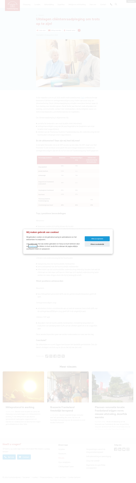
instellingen (33, 246)
